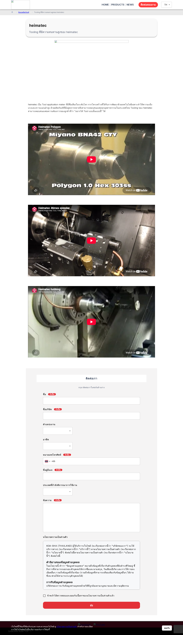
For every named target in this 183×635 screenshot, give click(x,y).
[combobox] (57, 431)
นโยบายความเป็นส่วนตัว (66, 626)
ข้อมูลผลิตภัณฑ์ (23, 12)
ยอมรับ (167, 628)
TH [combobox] (165, 4)
